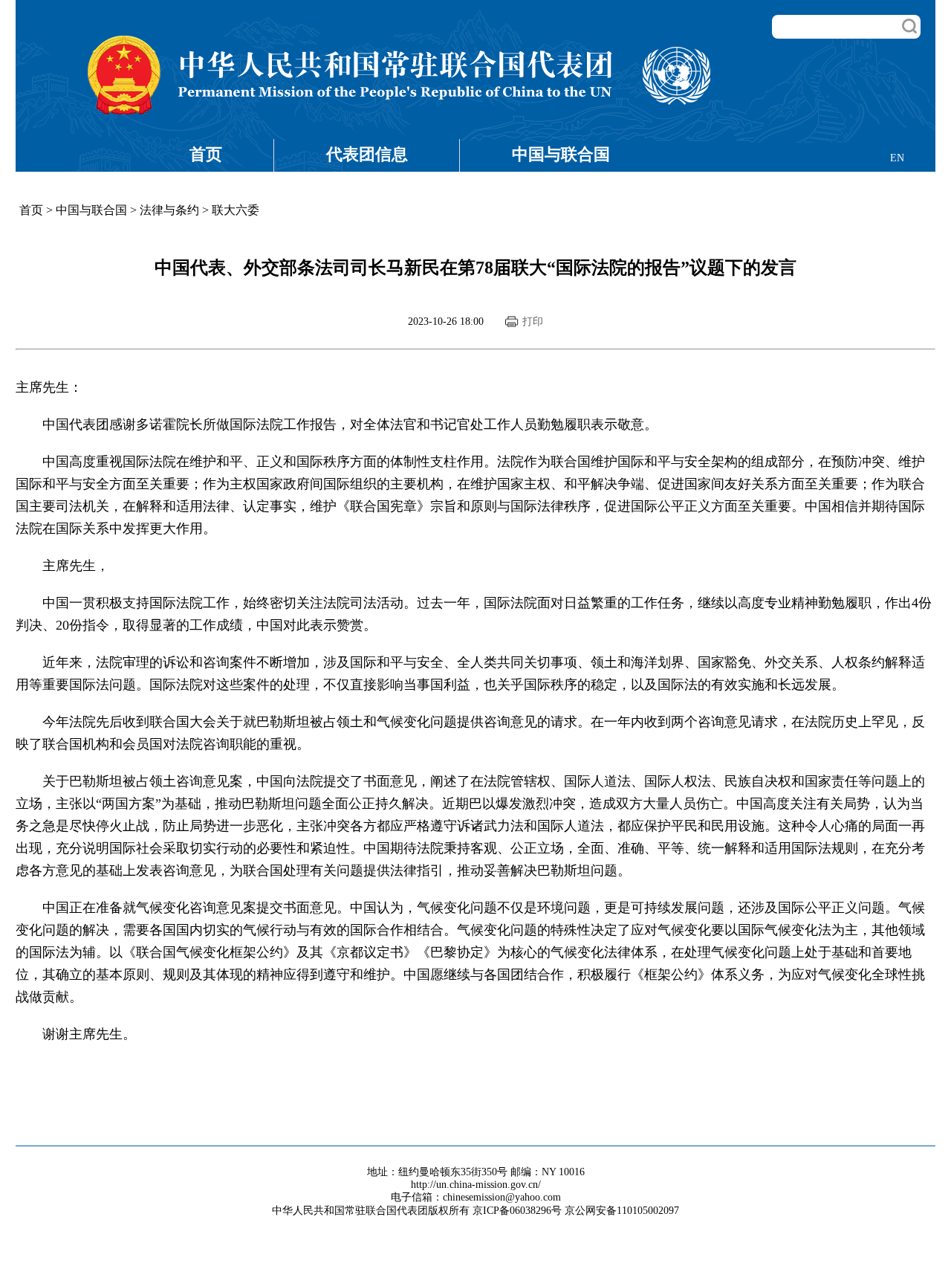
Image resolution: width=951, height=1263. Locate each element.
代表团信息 (367, 154)
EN (897, 158)
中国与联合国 (561, 154)
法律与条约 (169, 210)
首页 (205, 154)
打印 (532, 321)
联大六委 (235, 210)
